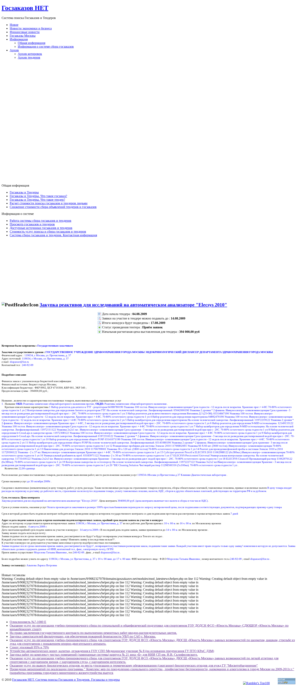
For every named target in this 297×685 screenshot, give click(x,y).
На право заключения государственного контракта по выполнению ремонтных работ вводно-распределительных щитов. (93, 633)
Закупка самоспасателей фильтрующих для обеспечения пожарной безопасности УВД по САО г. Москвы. (83, 636)
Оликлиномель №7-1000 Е (28, 622)
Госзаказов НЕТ (25, 8)
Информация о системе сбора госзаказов (46, 46)
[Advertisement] (148, 123)
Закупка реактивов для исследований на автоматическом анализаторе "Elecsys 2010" (133, 304)
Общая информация (31, 43)
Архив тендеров (29, 57)
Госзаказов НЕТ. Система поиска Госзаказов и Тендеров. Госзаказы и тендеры (66, 679)
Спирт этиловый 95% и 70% (29, 647)
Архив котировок (30, 54)
